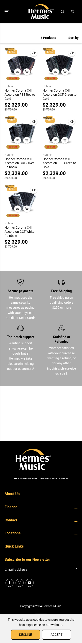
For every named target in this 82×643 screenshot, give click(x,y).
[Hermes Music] (41, 11)
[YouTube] (30, 583)
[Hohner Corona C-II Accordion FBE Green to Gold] (60, 133)
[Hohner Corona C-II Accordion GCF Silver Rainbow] (22, 133)
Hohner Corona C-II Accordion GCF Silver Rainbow (19, 163)
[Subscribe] (75, 570)
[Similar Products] (34, 53)
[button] (7, 11)
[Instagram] (20, 583)
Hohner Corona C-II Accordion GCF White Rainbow (19, 232)
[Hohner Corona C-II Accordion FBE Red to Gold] (22, 64)
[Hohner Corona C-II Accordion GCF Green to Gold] (60, 64)
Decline (25, 634)
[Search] (62, 12)
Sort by (73, 38)
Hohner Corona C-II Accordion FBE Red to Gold (20, 94)
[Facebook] (10, 583)
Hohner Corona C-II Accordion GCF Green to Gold (60, 94)
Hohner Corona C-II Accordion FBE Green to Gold (59, 163)
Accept (56, 634)
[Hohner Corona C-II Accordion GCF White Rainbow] (22, 201)
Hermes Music (51, 606)
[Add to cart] (26, 71)
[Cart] (72, 12)
